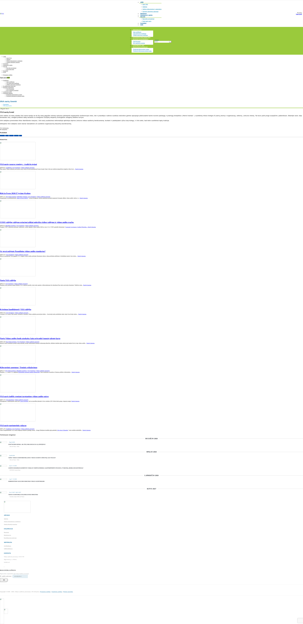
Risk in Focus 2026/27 (22, 198)
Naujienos (5, 63)
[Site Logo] (2, 13)
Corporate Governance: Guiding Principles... (76, 227)
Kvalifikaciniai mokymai (141, 37)
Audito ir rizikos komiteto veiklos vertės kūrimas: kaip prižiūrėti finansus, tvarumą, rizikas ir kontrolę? (45, 468)
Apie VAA (145, 4)
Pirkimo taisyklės (68, 591)
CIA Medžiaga (7, 546)
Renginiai (6, 532)
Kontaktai (5, 70)
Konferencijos (7, 535)
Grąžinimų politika (57, 591)
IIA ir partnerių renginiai (139, 43)
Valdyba (144, 7)
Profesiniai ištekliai (140, 47)
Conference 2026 (138, 45)
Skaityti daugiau (79, 169)
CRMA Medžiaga (8, 548)
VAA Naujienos (16, 167)
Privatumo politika (7, 75)
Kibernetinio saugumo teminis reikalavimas (29, 372)
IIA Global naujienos (11, 196)
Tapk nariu (299, 14)
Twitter (7, 135)
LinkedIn (11, 135)
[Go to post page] (18, 159)
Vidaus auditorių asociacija (27, 167)
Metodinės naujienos (22, 196)
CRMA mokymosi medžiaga (140, 35)
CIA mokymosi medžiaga (139, 33)
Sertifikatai (137, 29)
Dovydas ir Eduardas (62, 430)
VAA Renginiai (136, 41)
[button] (156, 40)
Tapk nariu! (5, 77)
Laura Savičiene (24, 401)
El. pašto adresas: (6, 576)
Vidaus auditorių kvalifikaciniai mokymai (23, 494)
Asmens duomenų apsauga (13, 62)
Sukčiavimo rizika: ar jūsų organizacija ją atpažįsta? (27, 444)
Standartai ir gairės (146, 15)
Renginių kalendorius (140, 39)
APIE (4, 56)
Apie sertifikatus (137, 32)
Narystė (142, 16)
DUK (141, 25)
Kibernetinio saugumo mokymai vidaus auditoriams (26, 481)
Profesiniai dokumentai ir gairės (141, 49)
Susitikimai (9, 167)
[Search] (170, 42)
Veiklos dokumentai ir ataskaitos (152, 9)
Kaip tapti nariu (10, 69)
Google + (16, 135)
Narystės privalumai (148, 19)
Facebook (2, 135)
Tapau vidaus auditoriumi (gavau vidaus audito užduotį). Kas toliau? (32, 457)
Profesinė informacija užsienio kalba (142, 51)
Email (20, 135)
